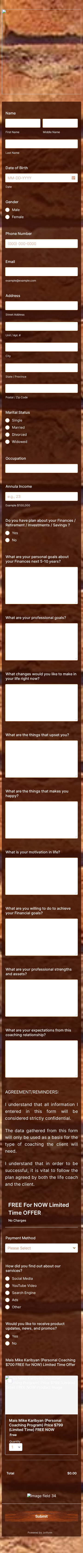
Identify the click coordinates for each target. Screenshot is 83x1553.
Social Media (22, 1278)
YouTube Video (24, 1285)
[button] (73, 177)
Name (11, 113)
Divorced (19, 434)
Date (9, 186)
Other (16, 1307)
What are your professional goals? (36, 617)
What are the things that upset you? (37, 734)
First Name (12, 132)
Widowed (19, 441)
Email (10, 261)
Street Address (15, 314)
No (14, 540)
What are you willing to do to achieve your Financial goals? (38, 910)
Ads (15, 1300)
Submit (41, 1516)
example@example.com (21, 280)
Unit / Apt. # (13, 335)
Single (17, 420)
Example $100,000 (18, 505)
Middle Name (51, 132)
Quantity (15, 1441)
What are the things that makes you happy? (37, 793)
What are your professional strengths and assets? (39, 971)
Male (16, 210)
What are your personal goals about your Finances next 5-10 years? (37, 559)
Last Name (12, 152)
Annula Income (19, 486)
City (8, 356)
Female (18, 217)
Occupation (16, 458)
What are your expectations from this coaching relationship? (38, 1032)
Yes (15, 533)
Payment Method (21, 1238)
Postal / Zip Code (17, 397)
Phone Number (19, 233)
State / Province (16, 376)
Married (18, 427)
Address (13, 295)
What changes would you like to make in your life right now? (41, 676)
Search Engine (24, 1293)
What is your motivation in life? (33, 852)
